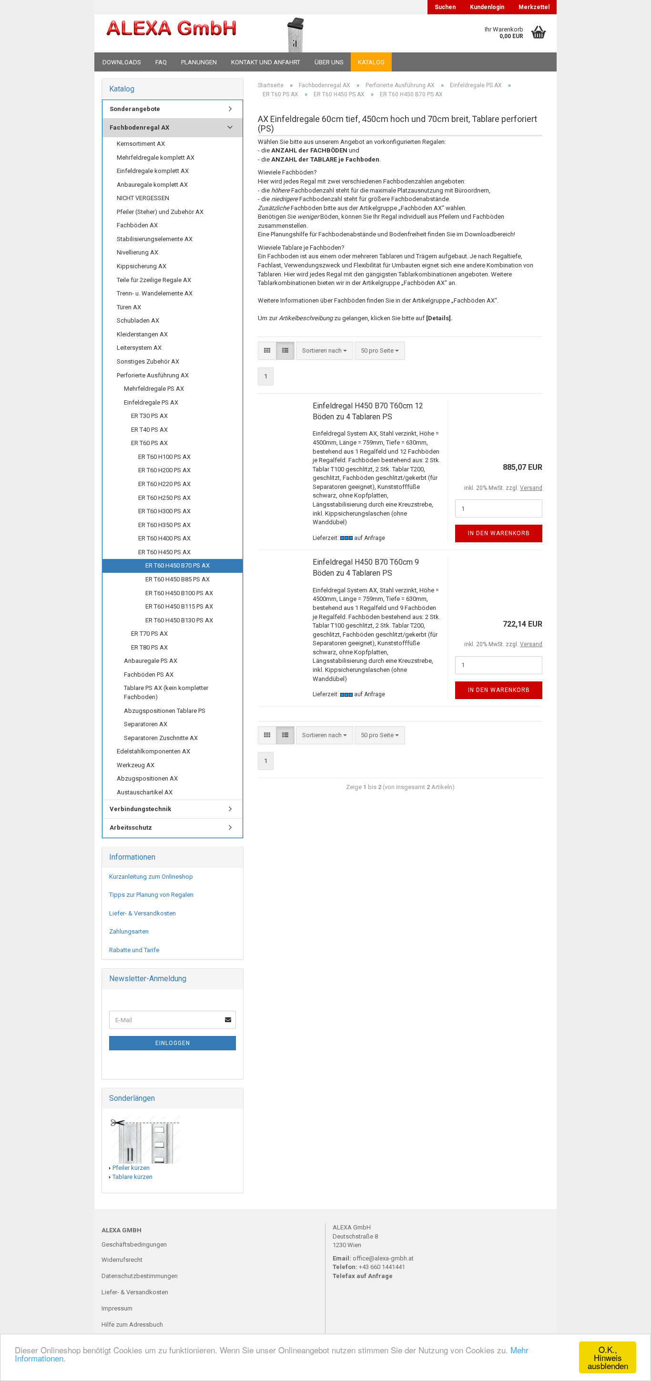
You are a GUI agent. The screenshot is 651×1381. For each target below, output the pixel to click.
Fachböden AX (137, 225)
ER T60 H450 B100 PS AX (179, 593)
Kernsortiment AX (141, 143)
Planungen (199, 62)
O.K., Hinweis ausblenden (608, 1357)
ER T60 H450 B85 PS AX (177, 579)
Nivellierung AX (137, 252)
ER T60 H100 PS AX (164, 456)
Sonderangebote (135, 108)
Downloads (121, 62)
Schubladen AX (138, 320)
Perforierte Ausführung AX (153, 375)
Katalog (371, 62)
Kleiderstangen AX (142, 334)
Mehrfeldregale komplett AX (155, 157)
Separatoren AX (145, 724)
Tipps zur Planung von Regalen (151, 894)
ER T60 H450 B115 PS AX (179, 606)
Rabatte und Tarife (134, 950)
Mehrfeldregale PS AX (154, 388)
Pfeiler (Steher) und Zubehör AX (160, 211)
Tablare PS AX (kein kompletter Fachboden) (166, 692)
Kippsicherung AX (141, 266)
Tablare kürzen (132, 1176)
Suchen (445, 7)
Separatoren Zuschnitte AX (161, 737)
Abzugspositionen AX (147, 778)
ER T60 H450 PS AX (164, 552)
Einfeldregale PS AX (151, 402)
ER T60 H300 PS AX (164, 511)
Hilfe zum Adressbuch (132, 1324)
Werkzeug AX (135, 765)
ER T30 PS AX (149, 415)
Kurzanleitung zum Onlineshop (151, 876)
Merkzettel (534, 7)
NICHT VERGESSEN (143, 198)
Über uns (329, 62)
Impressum (117, 1308)
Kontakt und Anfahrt (265, 62)
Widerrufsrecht (122, 1259)
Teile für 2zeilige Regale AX (154, 280)
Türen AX (129, 307)
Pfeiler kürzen (131, 1167)
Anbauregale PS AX (150, 660)
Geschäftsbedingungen (134, 1244)
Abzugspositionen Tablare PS (164, 710)
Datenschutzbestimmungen (140, 1275)
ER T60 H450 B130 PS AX (179, 620)
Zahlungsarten (129, 931)
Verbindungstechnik (140, 808)
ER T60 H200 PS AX (164, 470)
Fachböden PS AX (148, 674)
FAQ (161, 62)
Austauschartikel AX (145, 792)
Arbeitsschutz (131, 827)
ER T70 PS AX (149, 633)
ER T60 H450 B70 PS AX (177, 565)
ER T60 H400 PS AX (164, 538)
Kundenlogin (487, 7)
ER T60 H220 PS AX (164, 483)
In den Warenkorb (499, 533)
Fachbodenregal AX (139, 127)
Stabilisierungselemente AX (155, 239)
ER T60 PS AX (149, 443)
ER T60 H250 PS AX (164, 497)
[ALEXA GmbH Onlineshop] (171, 33)
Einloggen (172, 1043)
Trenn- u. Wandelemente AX (155, 293)
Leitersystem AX (139, 347)
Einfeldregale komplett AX (153, 170)
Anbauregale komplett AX (152, 184)
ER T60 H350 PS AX (164, 524)
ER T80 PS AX (149, 647)
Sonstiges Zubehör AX (148, 361)
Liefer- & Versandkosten (142, 913)
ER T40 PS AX (149, 429)
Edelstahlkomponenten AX (153, 751)
